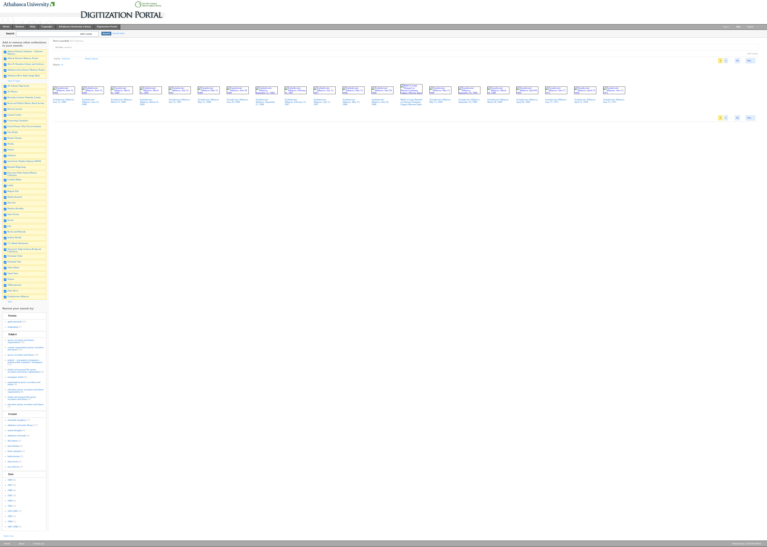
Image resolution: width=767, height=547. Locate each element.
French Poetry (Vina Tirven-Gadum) (24, 126)
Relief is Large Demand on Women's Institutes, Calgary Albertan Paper (411, 102)
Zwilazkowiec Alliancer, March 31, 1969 (149, 102)
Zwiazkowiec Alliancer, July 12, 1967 (179, 100)
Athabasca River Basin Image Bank (23, 75)
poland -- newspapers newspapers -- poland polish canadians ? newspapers (25, 361)
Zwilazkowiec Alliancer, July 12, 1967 (322, 102)
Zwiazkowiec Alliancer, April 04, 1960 (527, 100)
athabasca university (17, 435)
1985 (10, 516)
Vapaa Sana (12, 273)
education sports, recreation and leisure (26, 404)
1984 (10, 500)
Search (10, 33)
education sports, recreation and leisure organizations (26, 390)
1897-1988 (13, 526)
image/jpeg (13, 327)
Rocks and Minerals (16, 231)
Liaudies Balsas (14, 179)
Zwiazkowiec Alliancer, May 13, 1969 (440, 100)
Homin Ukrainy (14, 138)
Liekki (10, 185)
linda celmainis (14, 451)
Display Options (91, 59)
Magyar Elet (13, 191)
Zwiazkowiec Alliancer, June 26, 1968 (237, 100)
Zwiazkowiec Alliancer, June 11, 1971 (614, 100)
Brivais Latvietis (14, 109)
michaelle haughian (17, 420)
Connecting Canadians (17, 120)
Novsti (10, 220)
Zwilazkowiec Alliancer (18, 296)
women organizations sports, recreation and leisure (26, 348)
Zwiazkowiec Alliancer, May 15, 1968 (208, 100)
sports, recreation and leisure (21, 355)
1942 (10, 506)
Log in (726, 27)
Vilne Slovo (12, 290)
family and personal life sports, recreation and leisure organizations (24, 370)
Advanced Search (118, 33)
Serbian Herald (14, 237)
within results (86, 34)
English (750, 27)
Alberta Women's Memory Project (23, 58)
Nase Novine (13, 214)
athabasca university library (20, 425)
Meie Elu (11, 202)
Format (12, 315)
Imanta (10, 149)
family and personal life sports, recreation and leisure (22, 398)
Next (749, 61)
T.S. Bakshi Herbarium (17, 243)
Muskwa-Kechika (15, 208)
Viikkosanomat (14, 285)
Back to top (8, 536)
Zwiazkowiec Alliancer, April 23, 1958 (585, 100)
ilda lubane (13, 440)
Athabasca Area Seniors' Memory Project (26, 70)
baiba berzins (14, 456)
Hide (10, 302)
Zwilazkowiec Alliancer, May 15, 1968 (351, 102)
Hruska (10, 143)
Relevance (66, 59)
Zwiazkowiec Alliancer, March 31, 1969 (121, 100)
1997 (10, 485)
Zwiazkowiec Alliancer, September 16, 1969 (469, 100)
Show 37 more (14, 81)
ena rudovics (13, 466)
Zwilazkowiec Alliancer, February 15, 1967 (295, 102)
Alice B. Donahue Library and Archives (25, 64)
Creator (12, 414)
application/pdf (15, 321)
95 (737, 61)
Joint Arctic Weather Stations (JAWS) (24, 161)
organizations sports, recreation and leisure (24, 383)
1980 (10, 490)
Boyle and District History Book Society (25, 103)
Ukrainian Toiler (15, 256)
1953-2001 (13, 511)
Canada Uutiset (14, 115)
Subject (12, 334)
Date (11, 474)
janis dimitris (13, 446)
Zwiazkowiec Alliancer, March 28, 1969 (498, 100)
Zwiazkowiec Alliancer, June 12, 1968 (64, 100)
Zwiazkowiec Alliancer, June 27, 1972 (556, 100)
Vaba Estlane (13, 267)
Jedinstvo (11, 155)
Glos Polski (12, 132)
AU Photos (12, 91)
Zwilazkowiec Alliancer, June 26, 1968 (380, 102)
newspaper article (16, 377)
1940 (10, 480)
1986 (10, 521)
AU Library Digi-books (18, 86)
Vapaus (10, 279)
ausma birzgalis (15, 430)
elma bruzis (13, 461)
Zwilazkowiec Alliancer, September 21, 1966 (265, 102)
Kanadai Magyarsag (16, 167)
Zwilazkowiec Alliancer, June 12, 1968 (90, 102)
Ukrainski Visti (14, 261)
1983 (10, 495)
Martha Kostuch (14, 197)
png (9, 226)
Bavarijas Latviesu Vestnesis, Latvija (24, 97)
